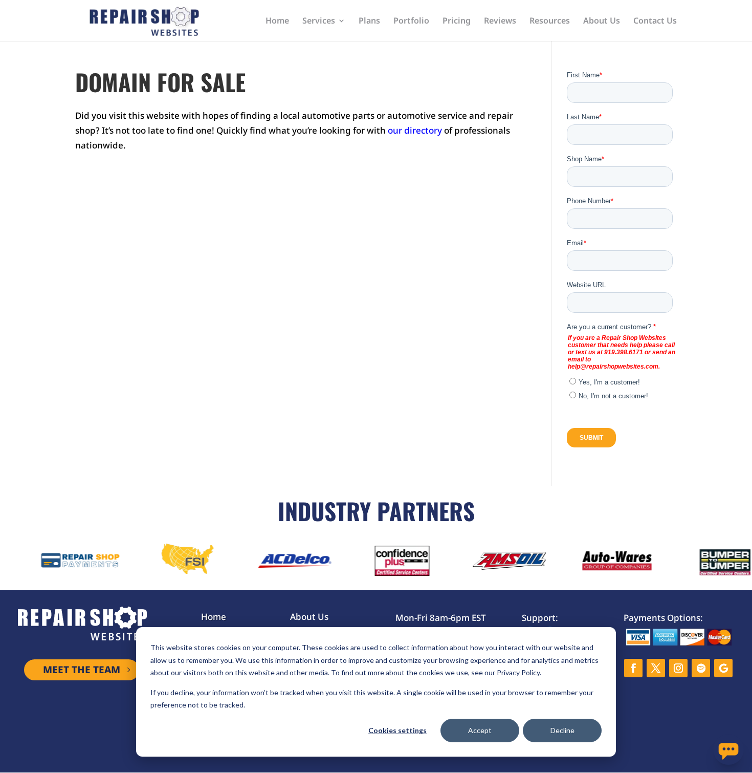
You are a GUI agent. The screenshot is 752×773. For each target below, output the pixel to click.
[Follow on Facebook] (633, 668)
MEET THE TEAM (81, 669)
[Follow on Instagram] (678, 668)
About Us (601, 21)
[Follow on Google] (723, 668)
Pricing (457, 21)
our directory (415, 130)
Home (277, 21)
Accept (480, 730)
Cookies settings (397, 730)
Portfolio (411, 21)
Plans (369, 21)
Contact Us (655, 21)
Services (318, 21)
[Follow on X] (656, 668)
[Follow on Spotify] (701, 668)
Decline (562, 730)
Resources (549, 21)
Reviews (500, 21)
